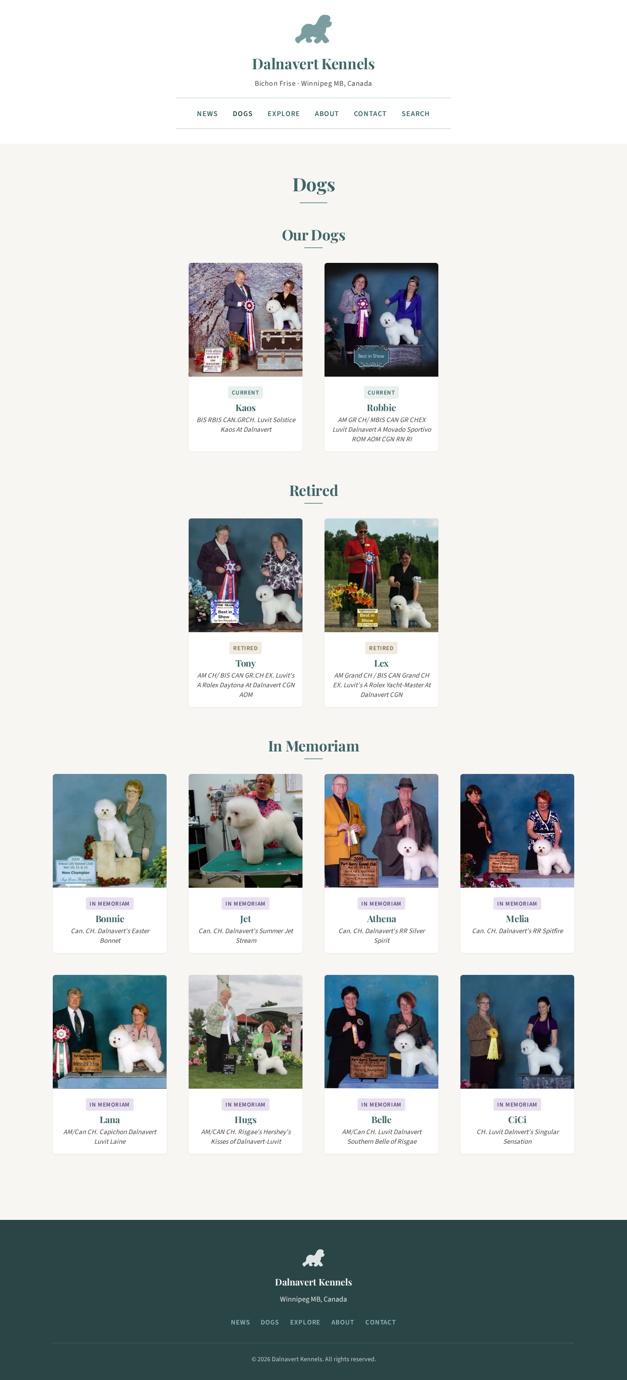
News (207, 114)
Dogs (243, 114)
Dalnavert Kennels (313, 63)
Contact (370, 114)
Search (416, 114)
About (327, 114)
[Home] (313, 33)
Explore (284, 114)
